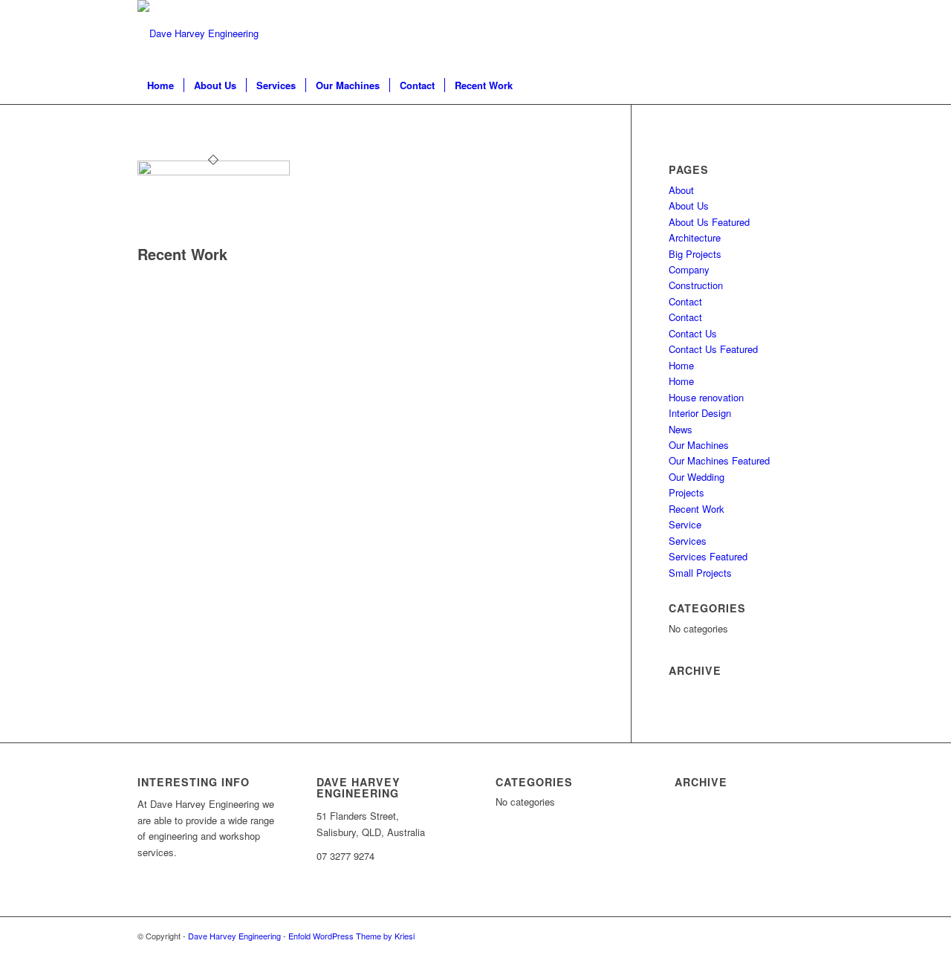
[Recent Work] (213, 171)
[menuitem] (160, 85)
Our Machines (699, 445)
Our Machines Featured (719, 460)
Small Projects (700, 573)
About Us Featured (709, 222)
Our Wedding (696, 477)
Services (688, 541)
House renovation (706, 397)
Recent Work (182, 254)
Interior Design (700, 413)
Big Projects (695, 254)
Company (689, 269)
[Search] (804, 85)
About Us (689, 205)
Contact (685, 301)
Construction (696, 285)
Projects (686, 492)
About (681, 190)
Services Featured (708, 556)
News (680, 429)
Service (685, 524)
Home (681, 365)
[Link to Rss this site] (802, 33)
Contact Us (693, 333)
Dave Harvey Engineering (234, 936)
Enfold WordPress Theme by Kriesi (351, 936)
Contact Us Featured (713, 349)
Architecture (695, 237)
